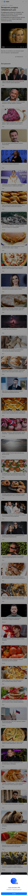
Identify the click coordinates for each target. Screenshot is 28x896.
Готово (14, 893)
